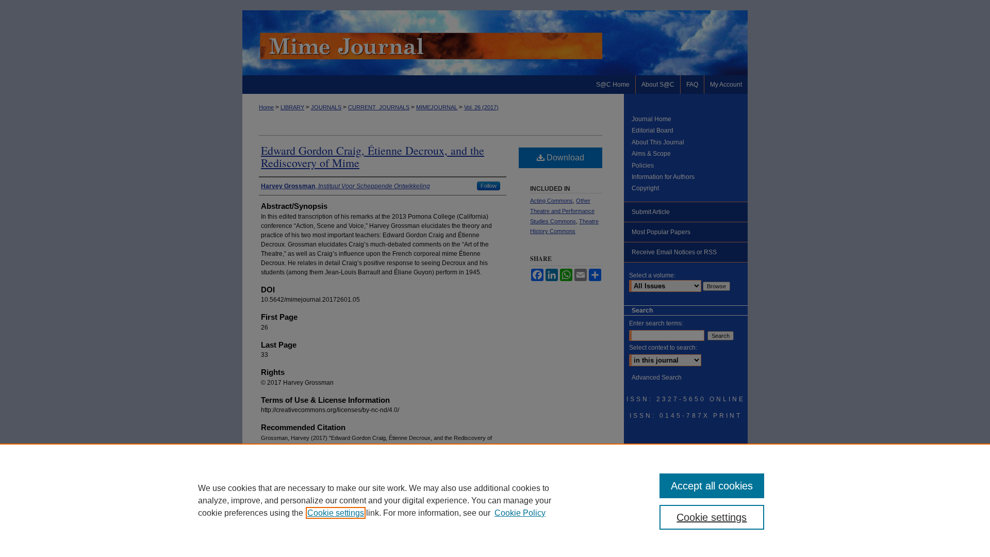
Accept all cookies (712, 486)
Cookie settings (335, 513)
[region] (495, 500)
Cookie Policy (520, 513)
